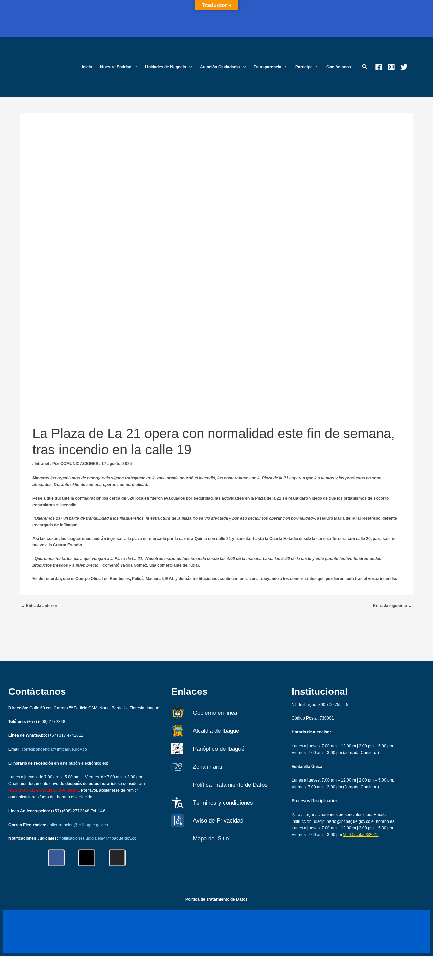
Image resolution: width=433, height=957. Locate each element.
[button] (134, 67)
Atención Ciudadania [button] (220, 67)
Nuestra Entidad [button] (115, 67)
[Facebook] (379, 67)
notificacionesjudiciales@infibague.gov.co (97, 838)
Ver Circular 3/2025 (361, 834)
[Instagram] (391, 67)
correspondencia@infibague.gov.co (54, 749)
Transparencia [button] (267, 67)
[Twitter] (404, 67)
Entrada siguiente (392, 606)
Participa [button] (304, 67)
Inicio (87, 67)
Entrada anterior (39, 606)
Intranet (42, 463)
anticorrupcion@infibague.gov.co (77, 825)
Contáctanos (338, 67)
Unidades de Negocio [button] (165, 67)
